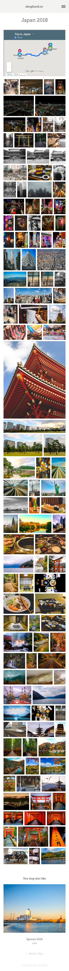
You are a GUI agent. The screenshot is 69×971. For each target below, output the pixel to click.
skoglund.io (34, 6)
